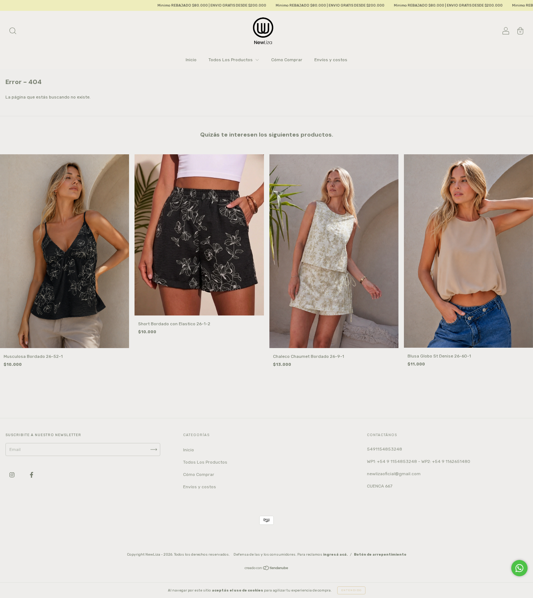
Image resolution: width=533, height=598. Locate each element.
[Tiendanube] (266, 569)
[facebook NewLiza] (31, 475)
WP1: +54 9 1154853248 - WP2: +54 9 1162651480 (418, 461)
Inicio (191, 59)
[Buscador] (12, 31)
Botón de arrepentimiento (380, 554)
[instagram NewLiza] (12, 475)
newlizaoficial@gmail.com (394, 473)
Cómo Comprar (286, 59)
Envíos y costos (330, 59)
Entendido (351, 590)
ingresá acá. (335, 554)
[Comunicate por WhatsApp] (519, 568)
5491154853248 (384, 449)
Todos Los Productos (231, 59)
